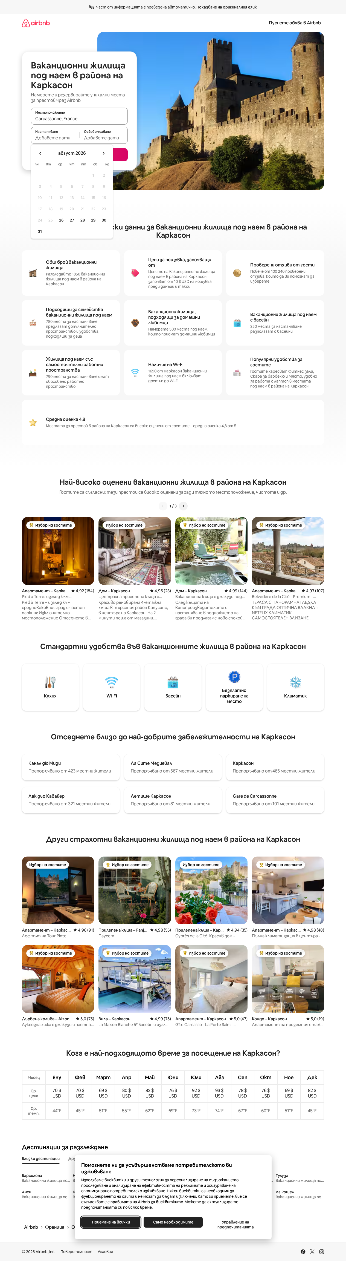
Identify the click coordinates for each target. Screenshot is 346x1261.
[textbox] (55, 137)
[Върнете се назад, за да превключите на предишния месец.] (40, 153)
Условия (105, 1251)
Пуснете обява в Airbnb (295, 23)
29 (93, 220)
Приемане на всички (111, 1222)
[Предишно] (163, 506)
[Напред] (183, 506)
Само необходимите (173, 1222)
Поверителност (76, 1251)
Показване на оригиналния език (226, 7)
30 (104, 220)
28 (82, 220)
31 (40, 231)
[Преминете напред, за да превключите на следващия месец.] (103, 153)
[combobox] (79, 118)
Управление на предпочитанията (235, 1225)
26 (61, 220)
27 (72, 220)
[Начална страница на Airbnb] (36, 22)
